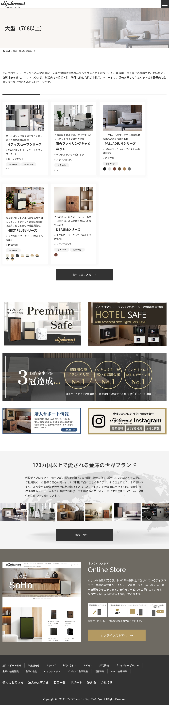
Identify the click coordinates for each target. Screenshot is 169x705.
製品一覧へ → (84, 535)
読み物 (91, 682)
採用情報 (104, 665)
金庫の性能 (31, 671)
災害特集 (99, 671)
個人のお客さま (12, 682)
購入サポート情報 (11, 665)
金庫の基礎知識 (10, 671)
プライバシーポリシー (127, 665)
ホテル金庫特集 (119, 671)
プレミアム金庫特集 (77, 671)
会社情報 (107, 682)
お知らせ (88, 665)
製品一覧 (60, 682)
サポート (76, 682)
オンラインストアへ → (116, 635)
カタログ (51, 665)
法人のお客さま (38, 682)
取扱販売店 (33, 665)
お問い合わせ (69, 665)
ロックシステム (52, 671)
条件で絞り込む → (84, 275)
